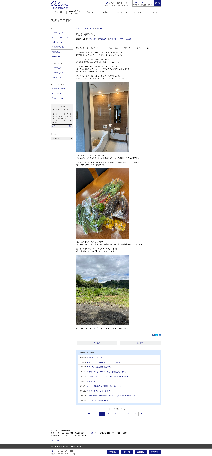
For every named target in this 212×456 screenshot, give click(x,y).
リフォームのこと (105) (60, 93)
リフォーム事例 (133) (60, 37)
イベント (150, 5)
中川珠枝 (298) (57, 73)
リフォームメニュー (122, 12)
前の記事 (97, 343)
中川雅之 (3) (56, 68)
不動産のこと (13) (58, 89)
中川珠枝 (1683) (58, 47)
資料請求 (143, 5)
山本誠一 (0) (56, 77)
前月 (53, 126)
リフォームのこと (126, 39)
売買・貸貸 (58, 12)
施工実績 (90, 12)
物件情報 (157, 3)
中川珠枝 (100, 28)
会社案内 (106, 12)
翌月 (70, 126)
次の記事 (140, 343)
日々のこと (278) (58, 98)
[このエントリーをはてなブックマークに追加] (160, 335)
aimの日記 (137, 12)
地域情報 (112, 39)
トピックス (153, 12)
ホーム (78, 28)
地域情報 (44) (57, 52)
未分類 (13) (56, 56)
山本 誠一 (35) (58, 42)
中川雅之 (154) (57, 33)
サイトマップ (55, 440)
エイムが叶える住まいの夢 (74, 12)
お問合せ (136, 5)
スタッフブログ (88, 28)
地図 (91, 433)
